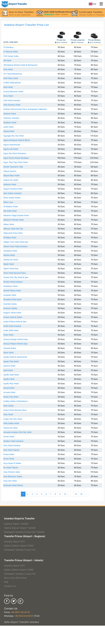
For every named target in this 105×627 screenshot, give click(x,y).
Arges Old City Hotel (12, 419)
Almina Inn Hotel (10, 259)
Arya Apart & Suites (12, 463)
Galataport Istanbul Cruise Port (20, 549)
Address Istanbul (11, 118)
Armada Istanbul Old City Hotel (17, 432)
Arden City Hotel (10, 397)
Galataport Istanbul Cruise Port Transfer (24, 532)
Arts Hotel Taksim (11, 450)
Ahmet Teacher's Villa (13, 167)
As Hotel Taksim (10, 467)
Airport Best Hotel (11, 175)
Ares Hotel (8, 414)
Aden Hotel (8, 127)
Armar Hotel (8, 436)
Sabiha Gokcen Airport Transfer (20, 527)
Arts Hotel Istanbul (11, 445)
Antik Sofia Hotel (10, 330)
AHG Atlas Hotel (10, 78)
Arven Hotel (8, 458)
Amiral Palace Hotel (12, 290)
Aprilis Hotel (8, 379)
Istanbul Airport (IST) (14, 541)
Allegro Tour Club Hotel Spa (15, 242)
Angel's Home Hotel (12, 312)
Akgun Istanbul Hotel (12, 189)
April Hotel (8, 370)
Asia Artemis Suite (11, 472)
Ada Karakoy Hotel (11, 105)
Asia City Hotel (10, 481)
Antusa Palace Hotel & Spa (15, 343)
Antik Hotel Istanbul (12, 326)
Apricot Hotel (9, 366)
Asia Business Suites (12, 476)
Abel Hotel (8, 87)
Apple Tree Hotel (10, 361)
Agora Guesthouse (11, 144)
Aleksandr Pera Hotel (12, 233)
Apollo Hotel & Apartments (15, 357)
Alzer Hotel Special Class (14, 273)
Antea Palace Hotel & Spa (14, 321)
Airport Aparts (9, 171)
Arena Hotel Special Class (15, 410)
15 (76, 494)
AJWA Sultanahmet (12, 82)
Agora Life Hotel (10, 149)
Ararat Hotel (8, 388)
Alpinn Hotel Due (10, 268)
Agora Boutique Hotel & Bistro (16, 140)
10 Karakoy (8, 47)
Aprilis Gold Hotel (11, 374)
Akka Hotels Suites (12, 197)
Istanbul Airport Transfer (16, 523)
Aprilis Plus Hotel (11, 383)
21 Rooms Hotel (10, 51)
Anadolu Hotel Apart (12, 299)
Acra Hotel (8, 96)
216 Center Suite (10, 56)
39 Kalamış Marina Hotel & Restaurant (20, 65)
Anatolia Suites (10, 304)
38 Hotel (7, 60)
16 (81, 494)
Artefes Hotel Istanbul (13, 441)
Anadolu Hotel (9, 295)
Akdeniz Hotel (9, 184)
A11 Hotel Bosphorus (12, 74)
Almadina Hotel (10, 251)
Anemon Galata (10, 308)
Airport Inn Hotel (10, 180)
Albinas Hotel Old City (13, 228)
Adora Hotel (8, 131)
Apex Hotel (8, 352)
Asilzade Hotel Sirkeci (13, 485)
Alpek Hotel (8, 264)
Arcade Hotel (9, 392)
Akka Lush (8, 202)
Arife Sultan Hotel (11, 423)
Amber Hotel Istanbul (12, 282)
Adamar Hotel (9, 113)
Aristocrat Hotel (10, 428)
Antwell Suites (9, 348)
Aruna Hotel (8, 454)
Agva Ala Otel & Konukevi (14, 153)
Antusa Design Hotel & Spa (15, 339)
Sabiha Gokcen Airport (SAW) (18, 545)
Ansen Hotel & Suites (12, 317)
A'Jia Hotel (8, 69)
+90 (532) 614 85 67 (23, 616)
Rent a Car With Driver (15, 577)
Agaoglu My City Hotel (13, 136)
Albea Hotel (8, 224)
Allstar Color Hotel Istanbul (15, 246)
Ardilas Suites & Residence (15, 401)
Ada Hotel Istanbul (11, 100)
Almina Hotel (9, 255)
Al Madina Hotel (10, 206)
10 (65, 494)
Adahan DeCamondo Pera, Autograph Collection (25, 109)
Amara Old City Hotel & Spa (15, 277)
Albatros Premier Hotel (13, 220)
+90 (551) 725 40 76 (20, 612)
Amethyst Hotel (10, 286)
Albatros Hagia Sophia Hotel (16, 215)
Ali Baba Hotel (9, 237)
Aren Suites (8, 405)
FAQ (6, 582)
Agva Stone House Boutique (16, 158)
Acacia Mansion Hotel (13, 91)
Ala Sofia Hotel (10, 211)
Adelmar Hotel (9, 122)
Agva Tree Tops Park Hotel (15, 162)
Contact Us (10, 586)
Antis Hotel (8, 335)
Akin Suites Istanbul (12, 193)
